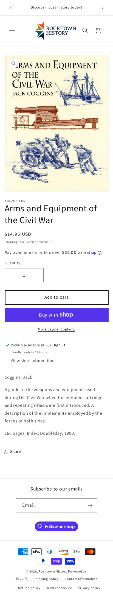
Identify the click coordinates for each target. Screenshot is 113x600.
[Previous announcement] (11, 8)
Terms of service (59, 588)
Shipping (11, 242)
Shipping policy (46, 579)
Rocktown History (53, 571)
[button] (12, 30)
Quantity (13, 263)
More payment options (56, 329)
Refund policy (29, 588)
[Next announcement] (103, 8)
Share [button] (15, 451)
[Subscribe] (90, 505)
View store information (33, 361)
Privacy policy (89, 588)
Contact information (81, 579)
